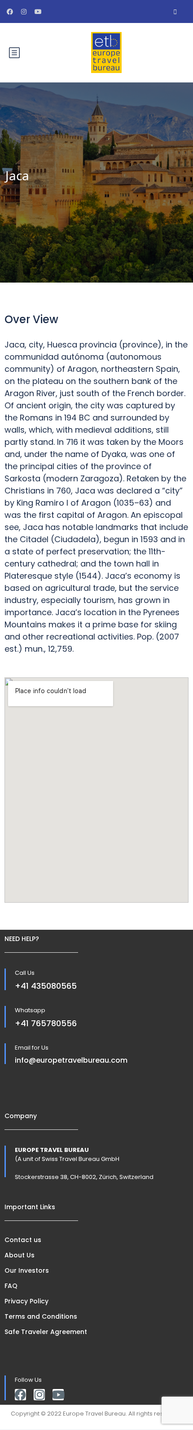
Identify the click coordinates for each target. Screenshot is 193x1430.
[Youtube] (58, 1394)
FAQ (11, 1285)
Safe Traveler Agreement (45, 1331)
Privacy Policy (26, 1301)
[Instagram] (39, 1394)
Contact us (22, 1239)
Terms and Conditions (40, 1316)
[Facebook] (20, 1394)
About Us (19, 1255)
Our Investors (26, 1270)
